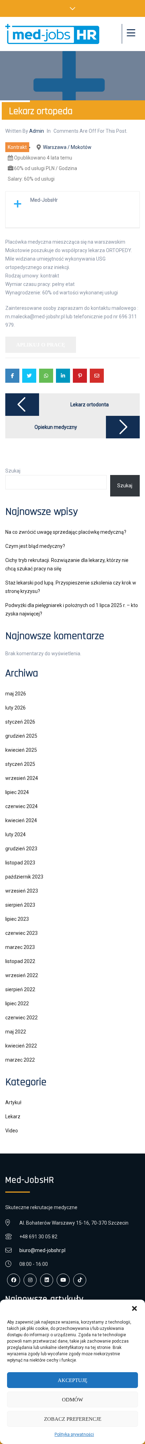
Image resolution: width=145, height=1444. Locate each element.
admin (36, 131)
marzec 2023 (20, 947)
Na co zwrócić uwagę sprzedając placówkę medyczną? (65, 532)
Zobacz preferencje (72, 1419)
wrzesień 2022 (21, 975)
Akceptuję (72, 1380)
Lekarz (12, 1116)
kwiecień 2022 (21, 1046)
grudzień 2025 (21, 736)
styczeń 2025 (20, 764)
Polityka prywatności (74, 1434)
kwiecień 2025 (21, 750)
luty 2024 (15, 834)
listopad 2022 (20, 961)
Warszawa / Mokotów (67, 147)
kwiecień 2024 (21, 820)
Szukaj (12, 471)
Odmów (72, 1399)
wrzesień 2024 (21, 778)
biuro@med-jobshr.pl (42, 1250)
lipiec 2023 (17, 919)
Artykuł (13, 1102)
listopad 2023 (20, 862)
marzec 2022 (20, 1060)
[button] (134, 1308)
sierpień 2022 (20, 989)
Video (11, 1130)
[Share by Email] (97, 376)
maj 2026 (15, 693)
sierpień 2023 (20, 905)
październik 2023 (24, 877)
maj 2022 (15, 1031)
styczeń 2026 (20, 722)
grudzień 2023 (21, 848)
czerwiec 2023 (21, 933)
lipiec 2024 (17, 792)
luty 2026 (15, 708)
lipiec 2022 (17, 1003)
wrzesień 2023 (21, 891)
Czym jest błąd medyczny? (35, 546)
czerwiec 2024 (21, 806)
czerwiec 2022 (21, 1017)
